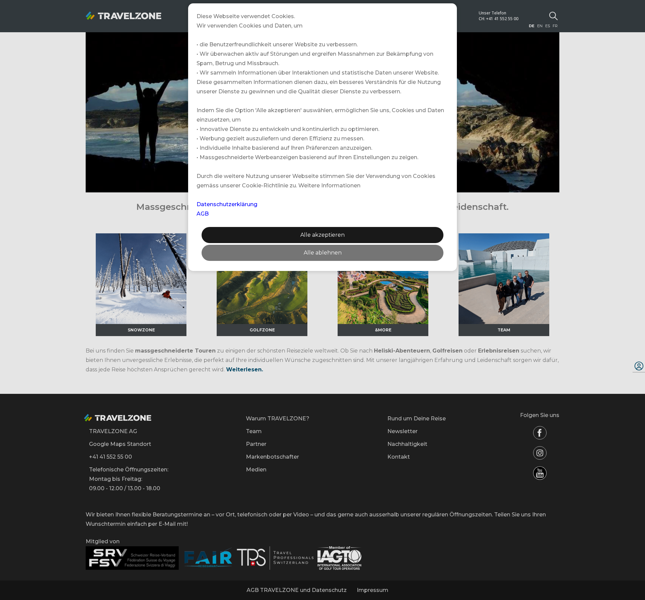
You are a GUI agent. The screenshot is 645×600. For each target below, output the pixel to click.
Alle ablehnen (323, 252)
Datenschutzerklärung (227, 204)
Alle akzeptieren (322, 235)
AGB (203, 214)
